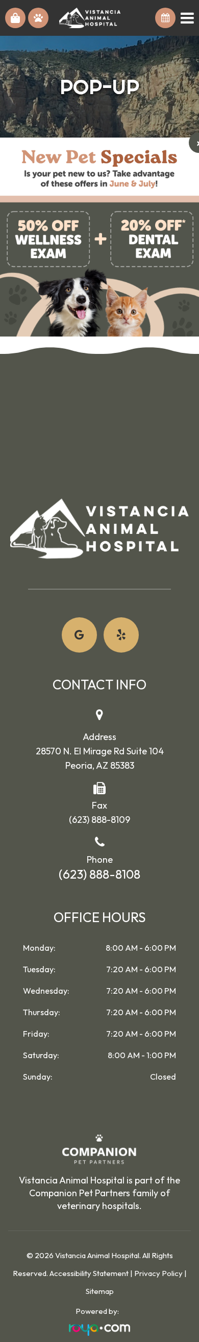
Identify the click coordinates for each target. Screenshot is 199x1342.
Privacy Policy (158, 1273)
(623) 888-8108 (99, 874)
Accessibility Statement (89, 1273)
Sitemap (100, 1291)
